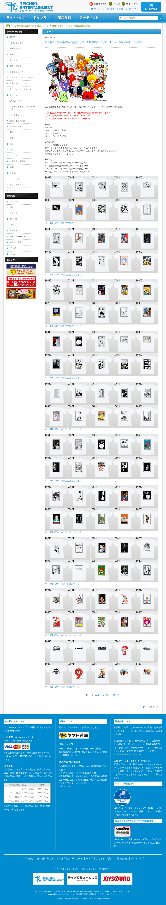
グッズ (13, 248)
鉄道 (12, 144)
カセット (14, 213)
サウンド (14, 155)
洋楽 (12, 167)
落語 (12, 132)
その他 (13, 173)
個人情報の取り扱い (46, 858)
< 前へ (87, 694)
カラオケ (14, 95)
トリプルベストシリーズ (20, 89)
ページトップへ (150, 707)
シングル (14, 201)
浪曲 (12, 138)
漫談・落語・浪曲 (17, 121)
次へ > (116, 694)
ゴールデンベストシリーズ (21, 78)
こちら (68, 786)
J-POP (12, 37)
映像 (12, 149)
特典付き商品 (15, 242)
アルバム (14, 219)
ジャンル (40, 17)
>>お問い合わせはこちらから (128, 754)
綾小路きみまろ (16, 126)
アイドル (14, 60)
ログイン (133, 9)
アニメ (13, 190)
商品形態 (64, 17)
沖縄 (12, 54)
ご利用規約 (27, 858)
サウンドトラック (17, 184)
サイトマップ (130, 4)
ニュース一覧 (101, 694)
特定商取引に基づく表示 (71, 858)
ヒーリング (14, 179)
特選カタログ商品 (17, 161)
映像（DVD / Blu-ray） (20, 236)
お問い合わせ (121, 858)
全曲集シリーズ (16, 72)
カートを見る (151, 7)
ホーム (8, 25)
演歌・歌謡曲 (15, 66)
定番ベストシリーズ (18, 83)
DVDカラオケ (16, 101)
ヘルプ (114, 4)
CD (11, 207)
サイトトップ (16, 17)
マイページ (99, 9)
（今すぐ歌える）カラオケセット (22, 107)
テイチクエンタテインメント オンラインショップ (29, 7)
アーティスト (89, 17)
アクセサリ (14, 115)
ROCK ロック (16, 49)
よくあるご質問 (103, 858)
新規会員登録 (116, 9)
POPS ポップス (16, 43)
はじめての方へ (98, 4)
